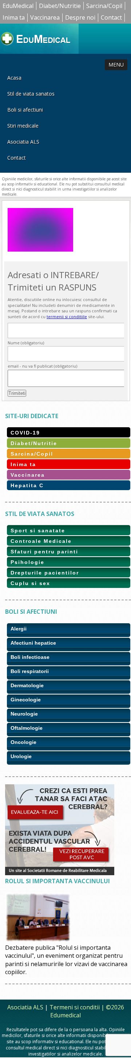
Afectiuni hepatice (33, 643)
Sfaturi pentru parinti (44, 551)
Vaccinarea (45, 17)
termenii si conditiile (67, 316)
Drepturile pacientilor (45, 573)
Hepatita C (27, 485)
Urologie (21, 756)
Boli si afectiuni (25, 109)
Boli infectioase (30, 657)
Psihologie (27, 562)
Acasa (14, 77)
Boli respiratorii (30, 671)
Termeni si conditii (74, 1007)
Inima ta (14, 17)
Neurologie (24, 714)
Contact (111, 17)
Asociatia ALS (23, 141)
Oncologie (23, 742)
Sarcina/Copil (104, 6)
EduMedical (18, 6)
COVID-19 (25, 433)
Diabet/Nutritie (60, 6)
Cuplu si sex (30, 583)
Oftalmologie (27, 728)
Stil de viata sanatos (31, 93)
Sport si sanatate (38, 530)
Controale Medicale (41, 541)
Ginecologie (26, 699)
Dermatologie (27, 685)
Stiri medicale (23, 125)
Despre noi (80, 17)
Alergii (19, 629)
